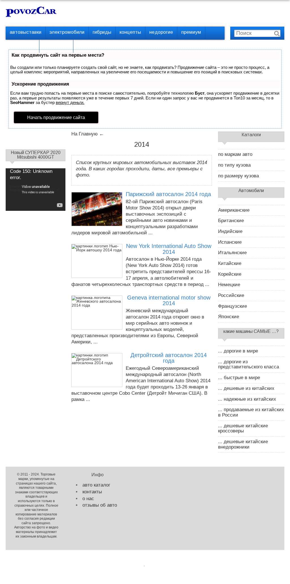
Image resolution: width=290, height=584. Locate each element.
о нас (88, 498)
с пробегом (22, 45)
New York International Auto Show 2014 (168, 249)
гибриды (102, 32)
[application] (35, 185)
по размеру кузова (238, 176)
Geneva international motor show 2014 (168, 300)
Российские (231, 295)
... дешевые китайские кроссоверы (243, 428)
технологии (56, 45)
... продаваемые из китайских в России (251, 412)
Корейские (229, 274)
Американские (234, 210)
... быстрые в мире (239, 377)
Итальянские (232, 252)
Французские (232, 306)
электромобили (67, 32)
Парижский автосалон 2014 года (168, 194)
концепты (130, 32)
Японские (228, 316)
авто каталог (96, 485)
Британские (231, 220)
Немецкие (229, 284)
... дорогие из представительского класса (248, 364)
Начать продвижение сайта (56, 117)
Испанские (230, 242)
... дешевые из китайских (246, 388)
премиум (191, 32)
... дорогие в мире (238, 351)
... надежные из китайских (247, 399)
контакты (92, 491)
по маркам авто (235, 154)
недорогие (161, 32)
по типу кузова (234, 165)
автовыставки (25, 32)
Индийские (230, 231)
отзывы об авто (99, 505)
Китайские (229, 263)
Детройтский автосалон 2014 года (169, 358)
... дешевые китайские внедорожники (243, 444)
